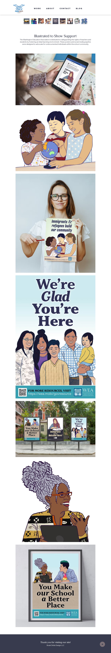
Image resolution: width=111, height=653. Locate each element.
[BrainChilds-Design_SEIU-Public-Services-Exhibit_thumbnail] (62, 21)
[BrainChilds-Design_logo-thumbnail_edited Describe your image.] (55, 21)
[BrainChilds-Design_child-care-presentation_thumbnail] (84, 21)
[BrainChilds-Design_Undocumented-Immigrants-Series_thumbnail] (48, 21)
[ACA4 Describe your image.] (41, 21)
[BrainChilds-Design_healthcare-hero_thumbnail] (33, 21)
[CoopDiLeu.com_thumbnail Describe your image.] (70, 21)
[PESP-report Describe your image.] (77, 21)
